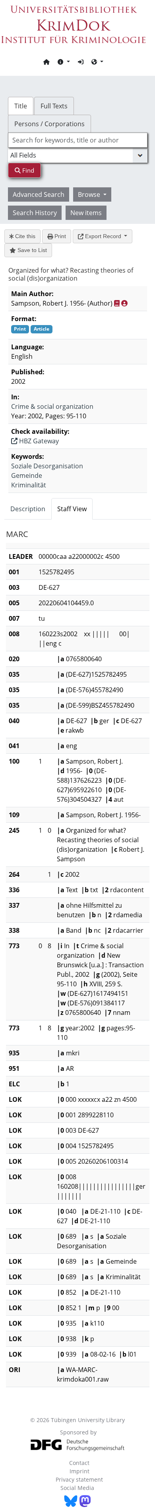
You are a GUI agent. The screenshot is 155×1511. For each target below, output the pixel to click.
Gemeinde (26, 475)
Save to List (31, 250)
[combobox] (77, 140)
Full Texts (54, 106)
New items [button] (86, 212)
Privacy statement (79, 1479)
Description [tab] (27, 508)
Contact (79, 1463)
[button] (64, 61)
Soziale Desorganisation (47, 466)
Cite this (24, 236)
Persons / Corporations (49, 123)
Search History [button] (35, 212)
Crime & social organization (52, 406)
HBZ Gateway (38, 441)
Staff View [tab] (72, 508)
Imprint (79, 1471)
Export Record (103, 236)
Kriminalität (28, 485)
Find (27, 170)
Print (59, 236)
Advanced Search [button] (38, 194)
